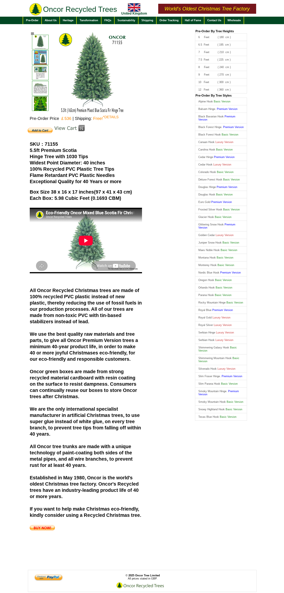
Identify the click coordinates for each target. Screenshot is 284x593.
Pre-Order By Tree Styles (213, 95)
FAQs (107, 20)
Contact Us (214, 20)
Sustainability (126, 20)
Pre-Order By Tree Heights (214, 31)
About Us (51, 20)
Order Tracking (169, 20)
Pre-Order (32, 20)
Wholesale (234, 20)
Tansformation (89, 20)
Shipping (147, 20)
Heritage (68, 20)
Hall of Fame (193, 20)
